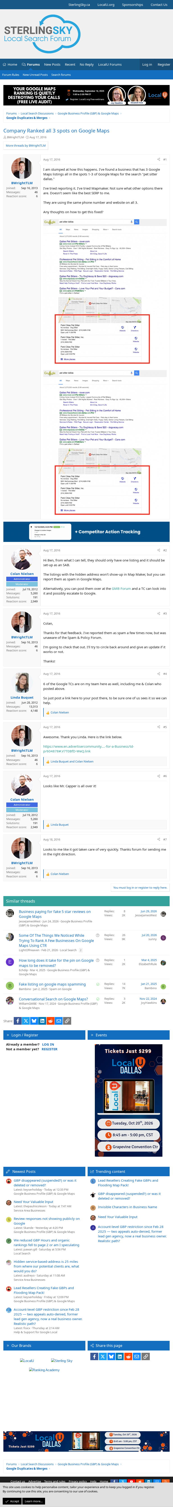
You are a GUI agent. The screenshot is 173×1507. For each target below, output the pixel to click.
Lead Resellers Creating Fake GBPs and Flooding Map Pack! (44, 1290)
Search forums (61, 75)
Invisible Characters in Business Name (127, 1207)
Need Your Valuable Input (33, 1201)
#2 (165, 550)
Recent (70, 64)
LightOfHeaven (29, 950)
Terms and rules (54, 1481)
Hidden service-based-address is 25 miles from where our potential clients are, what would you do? (46, 1266)
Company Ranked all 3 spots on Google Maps (56, 130)
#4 (165, 674)
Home (12, 64)
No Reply (87, 64)
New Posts (52, 64)
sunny (152, 939)
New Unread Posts (35, 75)
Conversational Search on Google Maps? (53, 999)
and (72, 761)
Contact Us (159, 4)
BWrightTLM (15, 137)
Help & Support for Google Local (35, 1332)
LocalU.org (106, 4)
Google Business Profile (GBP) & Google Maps (44, 1194)
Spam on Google (60, 989)
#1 (165, 159)
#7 (165, 839)
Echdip (23, 970)
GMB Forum (121, 588)
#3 (165, 613)
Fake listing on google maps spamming (52, 984)
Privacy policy (78, 1481)
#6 (165, 776)
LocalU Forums (110, 64)
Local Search (68, 950)
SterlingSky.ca (79, 4)
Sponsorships (132, 4)
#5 (165, 727)
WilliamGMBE (28, 1004)
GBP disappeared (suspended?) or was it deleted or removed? (45, 1182)
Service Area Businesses (29, 1210)
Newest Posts (24, 1171)
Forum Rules (10, 75)
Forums (33, 64)
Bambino (25, 989)
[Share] (159, 159)
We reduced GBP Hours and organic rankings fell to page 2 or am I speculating (46, 1242)
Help (93, 1481)
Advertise (34, 1481)
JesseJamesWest (30, 921)
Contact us (18, 1481)
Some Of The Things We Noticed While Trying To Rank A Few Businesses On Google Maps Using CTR (56, 940)
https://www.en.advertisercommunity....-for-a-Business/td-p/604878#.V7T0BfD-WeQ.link (88, 748)
